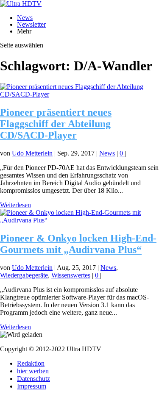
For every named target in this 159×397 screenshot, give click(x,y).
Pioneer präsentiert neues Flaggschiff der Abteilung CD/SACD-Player (56, 124)
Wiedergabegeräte (24, 275)
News (25, 17)
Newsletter (31, 24)
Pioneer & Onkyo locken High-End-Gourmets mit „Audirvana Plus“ (78, 244)
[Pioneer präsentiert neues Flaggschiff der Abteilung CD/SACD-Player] (79, 94)
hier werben (33, 371)
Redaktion (31, 363)
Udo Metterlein (32, 153)
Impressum (31, 386)
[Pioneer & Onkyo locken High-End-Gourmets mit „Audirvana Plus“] (79, 220)
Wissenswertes (70, 275)
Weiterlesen (15, 204)
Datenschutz (33, 378)
